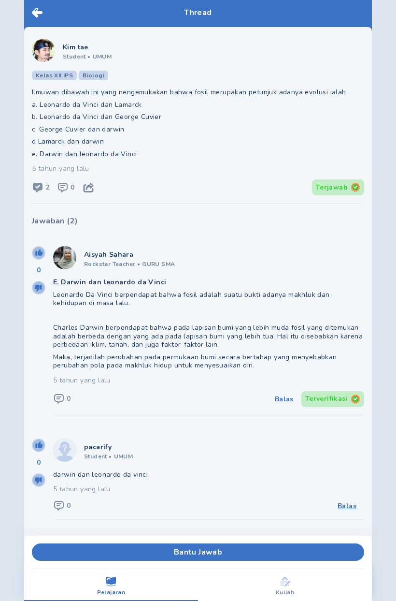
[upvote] (38, 253)
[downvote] (38, 287)
